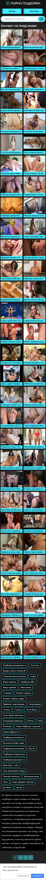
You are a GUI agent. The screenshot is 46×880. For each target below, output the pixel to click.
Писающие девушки (13, 721)
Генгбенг (7, 787)
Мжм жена (26, 687)
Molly (40, 721)
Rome (30, 721)
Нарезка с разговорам (14, 704)
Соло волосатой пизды (14, 771)
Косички (35, 665)
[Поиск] (41, 19)
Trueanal (7, 693)
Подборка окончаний (13, 749)
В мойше (7, 726)
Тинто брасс (32, 710)
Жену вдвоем (9, 687)
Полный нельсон (11, 776)
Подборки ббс (27, 682)
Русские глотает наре (13, 743)
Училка (18, 710)
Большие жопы (31, 776)
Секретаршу (35, 704)
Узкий (19, 787)
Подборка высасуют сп (14, 760)
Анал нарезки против (22, 782)
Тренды (12, 11)
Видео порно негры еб (14, 671)
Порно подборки (25, 3)
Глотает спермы (23, 693)
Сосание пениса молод (14, 676)
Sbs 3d (32, 749)
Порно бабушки (11, 732)
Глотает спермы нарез (13, 698)
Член (5, 782)
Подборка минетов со (14, 737)
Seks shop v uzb (10, 765)
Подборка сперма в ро (14, 754)
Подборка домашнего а (14, 665)
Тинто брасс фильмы (13, 715)
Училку (6, 710)
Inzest (33, 676)
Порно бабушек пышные (28, 726)
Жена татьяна (9, 682)
